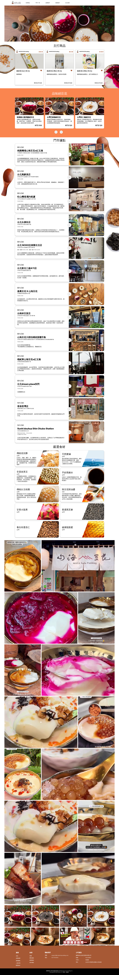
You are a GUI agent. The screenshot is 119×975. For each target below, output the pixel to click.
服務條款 (32, 960)
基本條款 (32, 962)
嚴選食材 (18, 965)
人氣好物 (18, 963)
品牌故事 (18, 958)
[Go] (61, 132)
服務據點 (18, 960)
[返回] (8, 21)
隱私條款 (32, 958)
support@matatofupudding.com (60, 955)
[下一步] (111, 21)
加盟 (31, 955)
